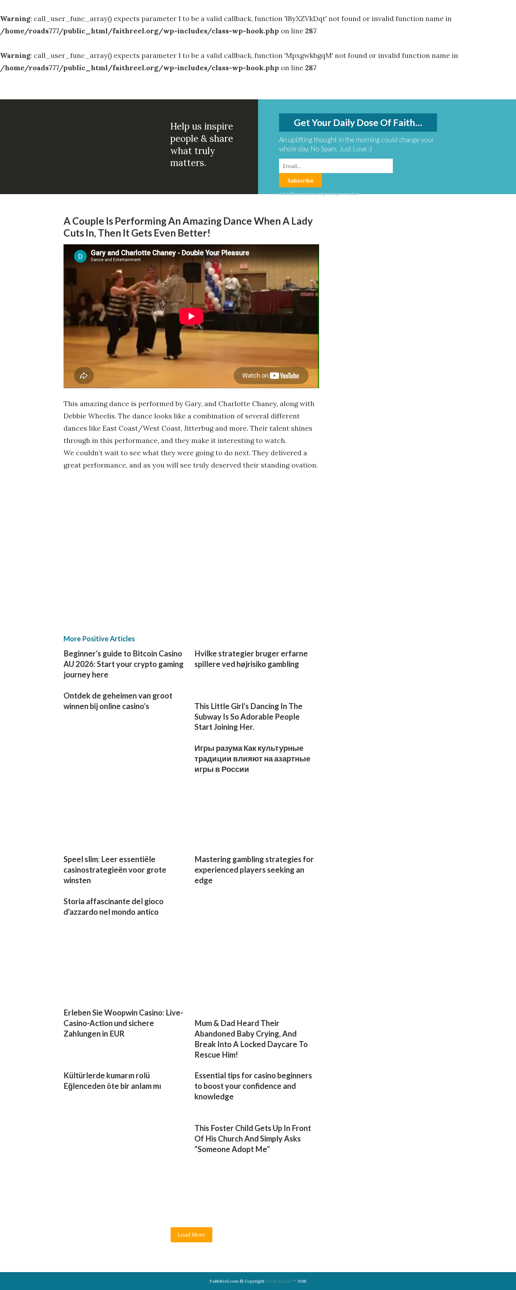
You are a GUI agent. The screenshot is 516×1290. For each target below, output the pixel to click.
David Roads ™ (280, 1281)
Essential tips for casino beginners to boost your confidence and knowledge (253, 1086)
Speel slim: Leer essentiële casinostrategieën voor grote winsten (115, 869)
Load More (191, 1234)
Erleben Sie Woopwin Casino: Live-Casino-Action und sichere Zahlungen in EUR (123, 1023)
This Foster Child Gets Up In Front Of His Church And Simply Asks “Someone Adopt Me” (252, 1138)
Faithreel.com (92, 89)
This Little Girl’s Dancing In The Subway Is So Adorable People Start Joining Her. (248, 716)
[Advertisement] (128, 529)
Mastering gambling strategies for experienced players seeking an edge (254, 869)
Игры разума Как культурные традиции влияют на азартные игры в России (252, 758)
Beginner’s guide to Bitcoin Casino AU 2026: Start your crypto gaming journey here (124, 664)
